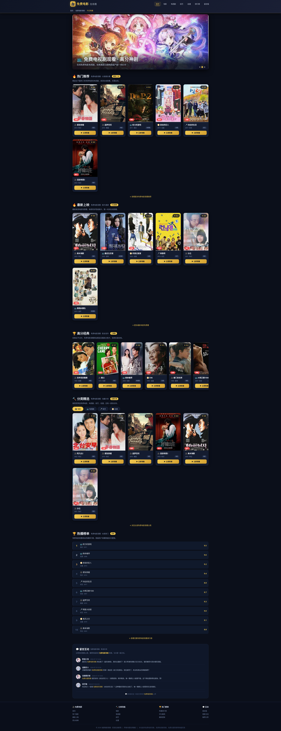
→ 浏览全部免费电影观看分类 (140, 525)
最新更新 (162, 717)
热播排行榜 (163, 711)
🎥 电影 (78, 409)
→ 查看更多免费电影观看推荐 (140, 196)
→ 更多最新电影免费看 (140, 325)
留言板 (206, 4)
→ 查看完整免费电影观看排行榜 (140, 638)
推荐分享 (205, 717)
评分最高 (162, 714)
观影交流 (205, 714)
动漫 (189, 4)
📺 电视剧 (90, 409)
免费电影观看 (80, 11)
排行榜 (197, 4)
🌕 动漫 (115, 409)
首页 (157, 4)
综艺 (181, 4)
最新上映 (75, 717)
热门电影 (75, 714)
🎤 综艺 (103, 409)
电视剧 (173, 4)
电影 (165, 4)
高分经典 (75, 720)
